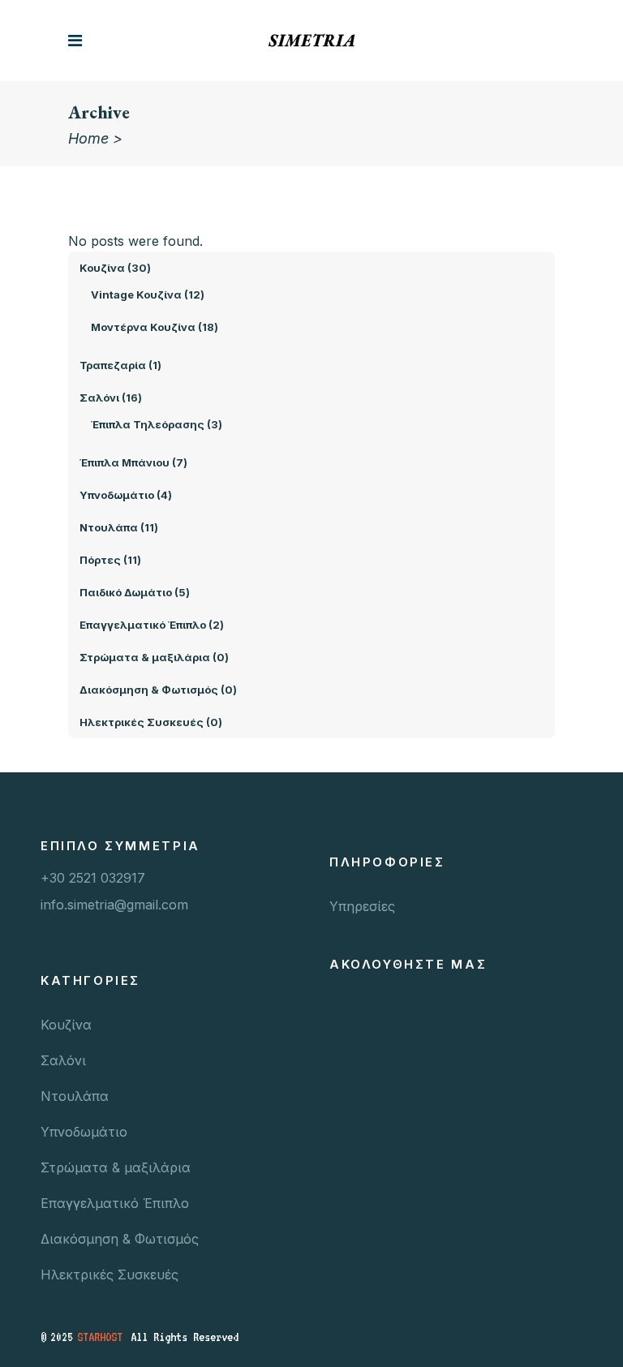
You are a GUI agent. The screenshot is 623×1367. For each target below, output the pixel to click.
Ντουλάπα (75, 1096)
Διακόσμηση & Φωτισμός (120, 1239)
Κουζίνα (66, 1025)
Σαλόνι (63, 1060)
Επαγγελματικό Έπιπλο (115, 1203)
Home (88, 138)
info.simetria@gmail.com (114, 904)
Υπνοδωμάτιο (84, 1132)
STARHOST (99, 1337)
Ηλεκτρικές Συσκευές (109, 1274)
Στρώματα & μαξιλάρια (116, 1167)
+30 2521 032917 (93, 878)
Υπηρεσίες (362, 906)
